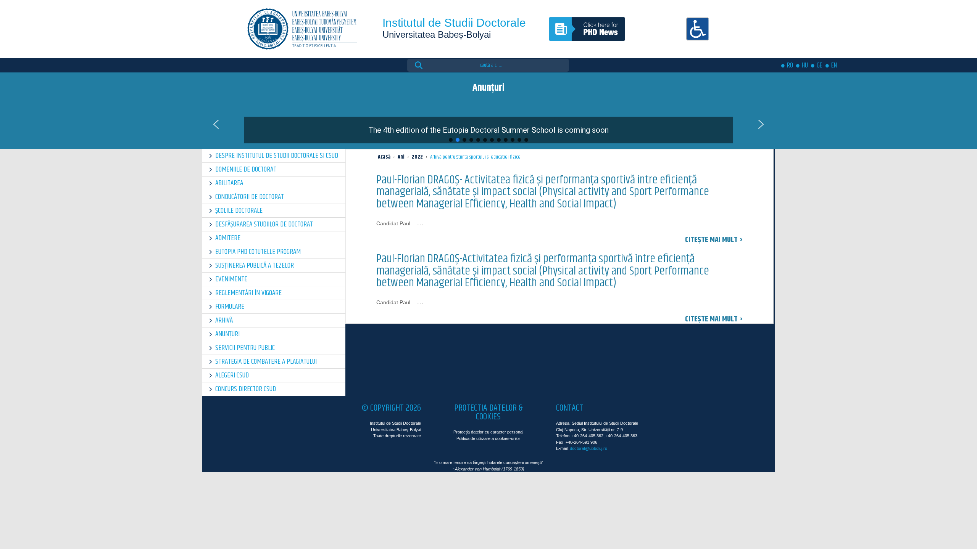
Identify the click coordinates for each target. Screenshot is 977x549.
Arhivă (224, 320)
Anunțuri (227, 334)
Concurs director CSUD (245, 389)
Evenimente (231, 279)
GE (819, 65)
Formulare (229, 306)
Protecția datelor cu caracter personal (488, 432)
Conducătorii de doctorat (249, 196)
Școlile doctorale (239, 210)
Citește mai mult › (714, 240)
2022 (417, 157)
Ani (401, 157)
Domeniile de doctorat (245, 169)
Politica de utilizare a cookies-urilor (488, 438)
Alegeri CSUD (232, 375)
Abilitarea (229, 183)
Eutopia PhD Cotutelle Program (258, 251)
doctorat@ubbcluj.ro (588, 448)
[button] (488, 124)
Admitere (227, 238)
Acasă (384, 157)
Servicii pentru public (245, 347)
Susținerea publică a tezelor (254, 265)
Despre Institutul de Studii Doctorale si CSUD (276, 155)
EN (834, 65)
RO (790, 65)
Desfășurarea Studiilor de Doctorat (264, 224)
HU (805, 65)
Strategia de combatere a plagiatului (266, 361)
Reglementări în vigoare (248, 293)
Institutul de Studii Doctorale (454, 22)
